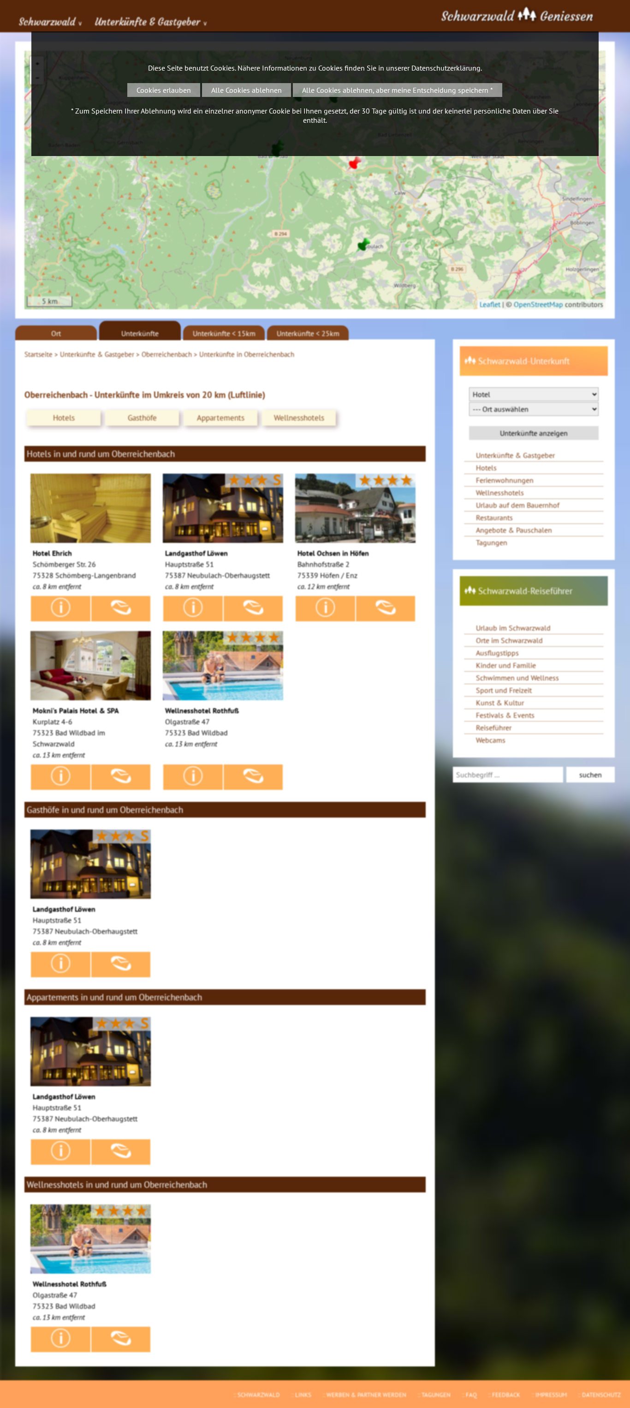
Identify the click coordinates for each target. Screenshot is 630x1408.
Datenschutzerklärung (446, 67)
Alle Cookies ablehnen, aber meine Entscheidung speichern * (397, 90)
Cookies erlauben (164, 90)
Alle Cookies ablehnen (246, 90)
